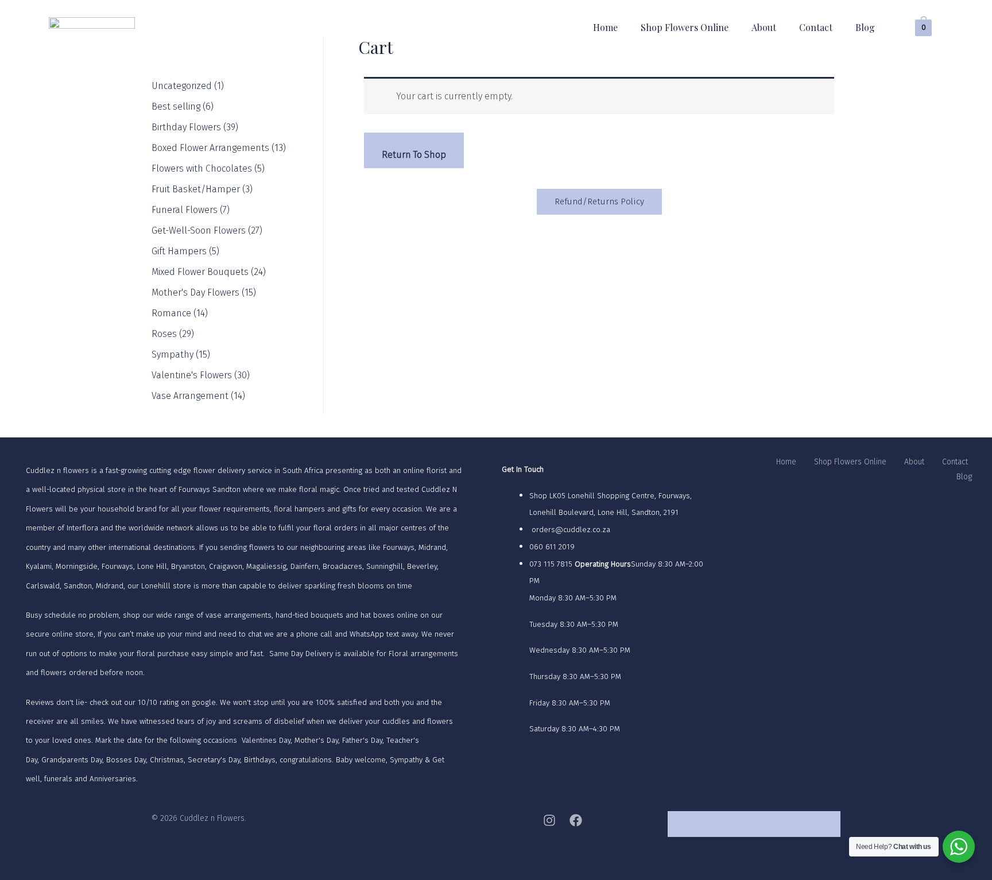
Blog (865, 27)
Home (605, 27)
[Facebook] (575, 820)
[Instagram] (549, 820)
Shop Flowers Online (684, 27)
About (763, 27)
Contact (815, 27)
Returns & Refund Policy (754, 824)
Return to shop (414, 154)
